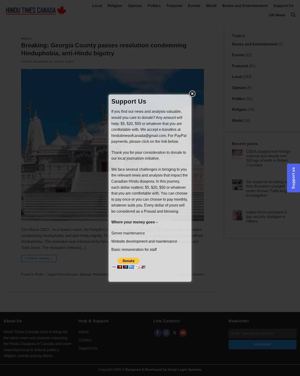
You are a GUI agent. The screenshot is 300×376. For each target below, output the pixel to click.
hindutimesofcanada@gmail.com (138, 136)
